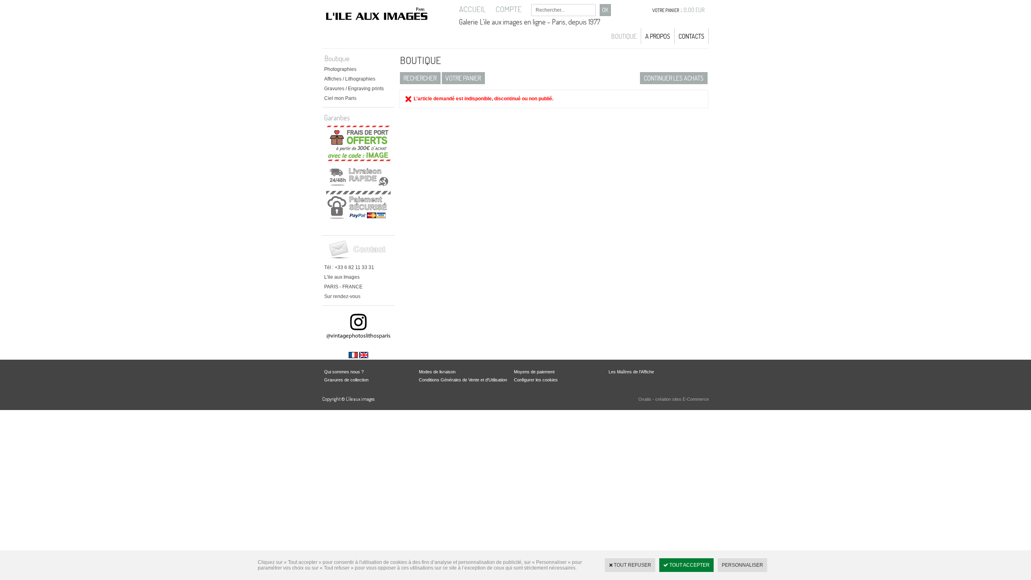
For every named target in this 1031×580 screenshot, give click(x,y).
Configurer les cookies (536, 379)
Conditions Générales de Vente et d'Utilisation (463, 379)
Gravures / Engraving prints (354, 88)
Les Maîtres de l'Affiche (631, 371)
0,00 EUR (694, 10)
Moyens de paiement (534, 371)
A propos (657, 36)
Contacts (691, 36)
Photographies (340, 69)
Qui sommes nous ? (344, 371)
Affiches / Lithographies (349, 79)
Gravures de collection (346, 379)
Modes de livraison (437, 371)
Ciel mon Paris (340, 98)
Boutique (624, 36)
